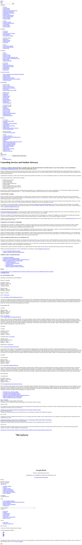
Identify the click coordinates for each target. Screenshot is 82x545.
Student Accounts (6, 40)
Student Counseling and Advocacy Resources (15, 266)
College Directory (7, 95)
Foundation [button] (3, 50)
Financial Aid (6, 39)
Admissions (5, 32)
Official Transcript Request (8, 490)
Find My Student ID (7, 102)
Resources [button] (3, 117)
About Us (5, 53)
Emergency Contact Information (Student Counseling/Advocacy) (16, 259)
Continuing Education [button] (5, 72)
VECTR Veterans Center (8, 129)
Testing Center (6, 126)
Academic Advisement (7, 135)
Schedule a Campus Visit (8, 523)
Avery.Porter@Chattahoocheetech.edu (11, 346)
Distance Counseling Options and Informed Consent (13, 252)
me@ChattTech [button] (4, 82)
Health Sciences (6, 14)
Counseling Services (7, 159)
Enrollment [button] (3, 28)
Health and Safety (6, 76)
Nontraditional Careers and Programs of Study (12, 141)
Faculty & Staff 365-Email (8, 86)
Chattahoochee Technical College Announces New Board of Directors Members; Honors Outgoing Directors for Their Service (26, 429)
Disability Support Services (44, 248)
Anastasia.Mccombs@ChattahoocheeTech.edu (12, 383)
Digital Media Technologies (8, 12)
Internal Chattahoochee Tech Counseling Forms (12, 260)
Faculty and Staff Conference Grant (10, 57)
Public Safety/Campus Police (9, 125)
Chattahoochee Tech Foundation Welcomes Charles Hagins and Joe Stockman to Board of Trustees (21, 409)
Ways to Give (6, 69)
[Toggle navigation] (1, 2)
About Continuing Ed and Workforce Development (13, 74)
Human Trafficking (7, 503)
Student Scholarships (7, 60)
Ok (1, 543)
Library (4, 140)
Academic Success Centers (8, 121)
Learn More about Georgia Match (41, 477)
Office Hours (5, 522)
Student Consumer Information (9, 113)
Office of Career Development (9, 142)
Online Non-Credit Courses (8, 77)
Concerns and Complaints (8, 257)
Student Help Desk (7, 114)
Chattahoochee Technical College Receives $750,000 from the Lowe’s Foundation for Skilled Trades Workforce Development (26, 419)
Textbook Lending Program (8, 148)
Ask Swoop (5, 511)
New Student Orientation (8, 35)
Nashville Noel (6, 68)
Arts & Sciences (6, 9)
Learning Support (6, 25)
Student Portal (6, 93)
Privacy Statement (6, 493)
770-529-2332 (12, 336)
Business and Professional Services (10, 10)
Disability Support (6, 138)
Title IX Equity (6, 505)
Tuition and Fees (6, 41)
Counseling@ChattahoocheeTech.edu (10, 168)
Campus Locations (7, 488)
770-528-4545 (3, 484)
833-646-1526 (71, 218)
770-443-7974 (10, 344)
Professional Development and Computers (11, 78)
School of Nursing (7, 17)
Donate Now (5, 64)
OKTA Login (6, 89)
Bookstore (5, 107)
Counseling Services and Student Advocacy (12, 137)
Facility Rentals (6, 124)
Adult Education (6, 8)
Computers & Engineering (8, 11)
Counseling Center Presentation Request (11, 258)
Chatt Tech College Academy (9, 33)
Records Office (6, 48)
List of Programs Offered (8, 16)
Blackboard (5, 94)
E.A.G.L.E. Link (6, 110)
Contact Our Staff (6, 56)
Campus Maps (6, 108)
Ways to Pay (5, 42)
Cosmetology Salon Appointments (10, 123)
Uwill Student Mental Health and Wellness (9, 211)
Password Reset (6, 99)
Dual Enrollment (6, 34)
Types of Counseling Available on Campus (11, 251)
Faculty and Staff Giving (8, 65)
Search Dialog (3, 154)
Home (4, 158)
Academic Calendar (7, 22)
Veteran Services (6, 149)
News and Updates (4, 399)
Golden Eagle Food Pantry (8, 66)
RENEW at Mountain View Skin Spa (10, 128)
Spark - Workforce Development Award (11, 58)
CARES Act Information (8, 489)
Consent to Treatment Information (12, 263)
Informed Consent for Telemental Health (42, 204)
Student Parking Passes (7, 115)
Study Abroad (6, 147)
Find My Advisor (6, 112)
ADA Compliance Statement (9, 500)
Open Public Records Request (9, 492)
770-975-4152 (6, 295)
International (5, 139)
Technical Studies (6, 18)
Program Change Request (8, 47)
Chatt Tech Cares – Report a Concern (10, 391)
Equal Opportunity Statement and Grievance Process (13, 502)
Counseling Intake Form (10, 261)
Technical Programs (7, 80)
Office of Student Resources (8, 145)
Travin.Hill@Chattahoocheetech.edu (10, 365)
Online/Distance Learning (8, 146)
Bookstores (5, 122)
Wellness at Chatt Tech (7, 151)
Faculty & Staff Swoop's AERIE (9, 90)
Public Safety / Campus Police (9, 517)
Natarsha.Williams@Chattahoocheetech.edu (12, 316)
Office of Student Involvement (9, 144)
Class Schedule (6, 24)
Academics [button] (3, 4)
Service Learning (6, 26)
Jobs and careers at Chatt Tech (9, 87)
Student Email (6, 101)
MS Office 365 (6, 97)
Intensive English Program (8, 15)
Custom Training (6, 75)
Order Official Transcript (8, 45)
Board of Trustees (6, 54)
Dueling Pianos (6, 67)
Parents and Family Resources (9, 132)
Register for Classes (7, 100)
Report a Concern (6, 85)
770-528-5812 (6, 315)
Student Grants (6, 59)
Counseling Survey (9, 264)
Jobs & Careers (6, 515)
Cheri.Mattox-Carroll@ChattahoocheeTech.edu (13, 297)
